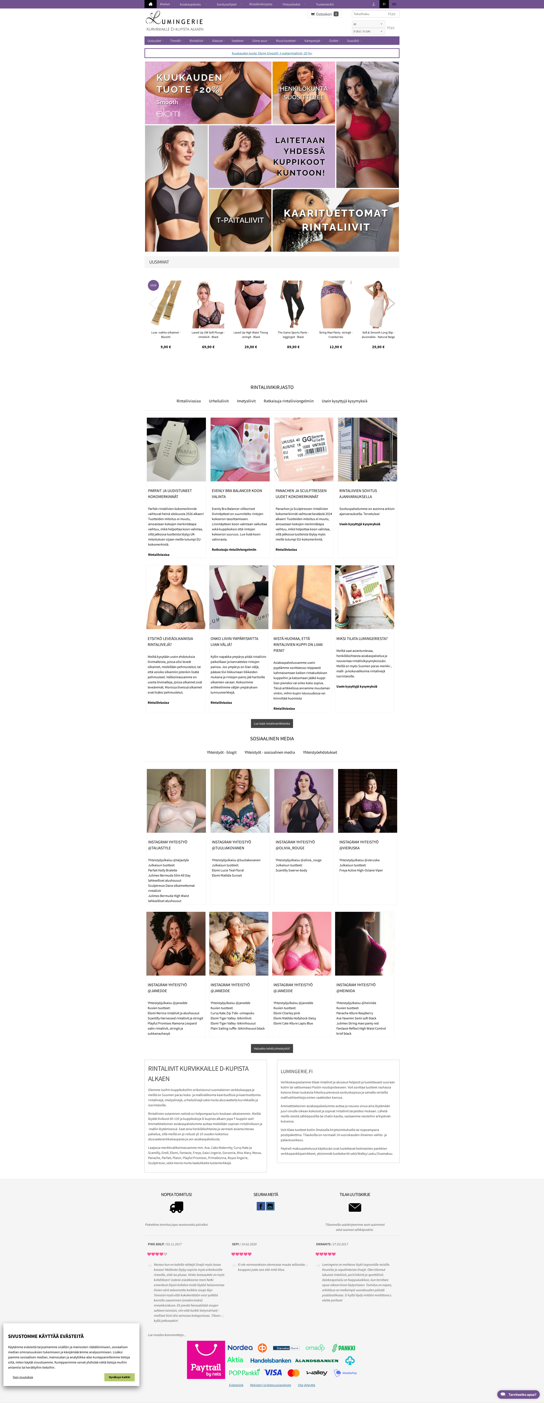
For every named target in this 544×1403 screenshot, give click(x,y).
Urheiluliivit (219, 400)
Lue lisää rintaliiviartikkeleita (272, 723)
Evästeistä (236, 1385)
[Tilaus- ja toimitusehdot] (176, 1208)
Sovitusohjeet (227, 4)
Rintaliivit (196, 40)
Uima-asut (259, 40)
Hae (390, 27)
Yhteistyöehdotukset (320, 752)
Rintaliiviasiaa (189, 400)
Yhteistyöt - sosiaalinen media (270, 752)
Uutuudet (154, 40)
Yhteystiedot (291, 4)
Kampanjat (312, 40)
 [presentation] (391, 303)
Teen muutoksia (23, 1377)
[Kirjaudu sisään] (374, 4)
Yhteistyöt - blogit (222, 752)
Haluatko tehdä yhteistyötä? (272, 1048)
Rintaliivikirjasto (260, 4)
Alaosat (217, 40)
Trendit (175, 40)
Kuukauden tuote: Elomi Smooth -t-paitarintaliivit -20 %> (272, 53)
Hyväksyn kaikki (119, 1377)
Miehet (165, 4)
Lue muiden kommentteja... (167, 1335)
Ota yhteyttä (306, 1385)
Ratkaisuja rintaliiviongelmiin (289, 400)
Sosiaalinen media (272, 738)
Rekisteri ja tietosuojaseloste (270, 1385)
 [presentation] (153, 303)
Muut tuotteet (286, 40)
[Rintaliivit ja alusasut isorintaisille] (150, 4)
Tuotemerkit (325, 4)
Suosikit (353, 40)
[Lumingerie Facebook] (261, 1206)
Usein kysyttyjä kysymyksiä (344, 400)
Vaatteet (237, 40)
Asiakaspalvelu (190, 4)
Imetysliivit (246, 400)
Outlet (333, 40)
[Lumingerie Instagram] (270, 1206)
